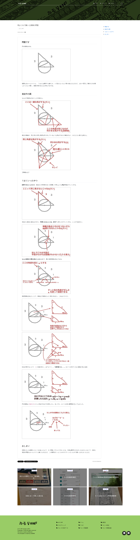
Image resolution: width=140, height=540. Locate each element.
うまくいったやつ (109, 31)
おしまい (107, 34)
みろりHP (21, 28)
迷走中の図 (107, 29)
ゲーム (81, 522)
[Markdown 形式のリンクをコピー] (25, 32)
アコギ (81, 525)
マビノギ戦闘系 (84, 528)
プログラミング (62, 525)
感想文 (104, 522)
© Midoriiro (97, 461)
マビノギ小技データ (63, 528)
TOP (96, 3)
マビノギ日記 (105, 525)
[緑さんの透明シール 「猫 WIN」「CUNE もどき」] (129, 533)
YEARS (112, 3)
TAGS (103, 3)
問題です (107, 26)
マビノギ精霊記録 (106, 528)
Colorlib (33, 533)
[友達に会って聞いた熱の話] (124, 533)
